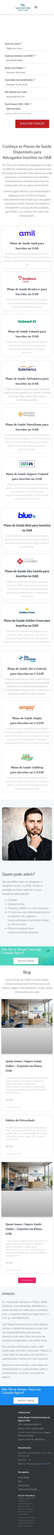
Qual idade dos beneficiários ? (20, 80)
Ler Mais (9, 1100)
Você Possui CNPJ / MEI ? (18, 104)
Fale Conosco (23, 1485)
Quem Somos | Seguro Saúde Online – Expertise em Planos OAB (24, 1066)
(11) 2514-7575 (43, 1464)
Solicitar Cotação (32, 124)
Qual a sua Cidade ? (15, 68)
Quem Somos (23, 1477)
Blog (20, 1481)
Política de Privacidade (20, 1120)
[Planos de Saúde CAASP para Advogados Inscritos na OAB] (24, 7)
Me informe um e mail (16, 92)
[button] (27, 1280)
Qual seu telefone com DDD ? (20, 56)
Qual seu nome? (13, 44)
